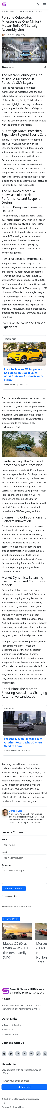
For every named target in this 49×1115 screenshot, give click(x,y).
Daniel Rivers (15, 810)
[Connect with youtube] (17, 1053)
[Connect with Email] (31, 1053)
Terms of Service (12, 1025)
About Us (8, 1029)
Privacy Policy (11, 1033)
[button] (45, 67)
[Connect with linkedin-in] (24, 1053)
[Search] (38, 4)
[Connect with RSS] (45, 1053)
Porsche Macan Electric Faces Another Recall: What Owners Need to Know (23, 742)
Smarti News (8, 11)
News (39, 11)
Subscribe (26, 1087)
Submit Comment (14, 888)
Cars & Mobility (25, 11)
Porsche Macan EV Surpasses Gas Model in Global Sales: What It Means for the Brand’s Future (23, 374)
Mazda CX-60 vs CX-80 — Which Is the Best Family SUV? (16, 950)
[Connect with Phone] (38, 1053)
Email (4, 852)
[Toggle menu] (44, 4)
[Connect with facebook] (4, 1053)
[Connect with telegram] (10, 1053)
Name (4, 839)
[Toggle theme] (4, 1103)
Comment (6, 865)
